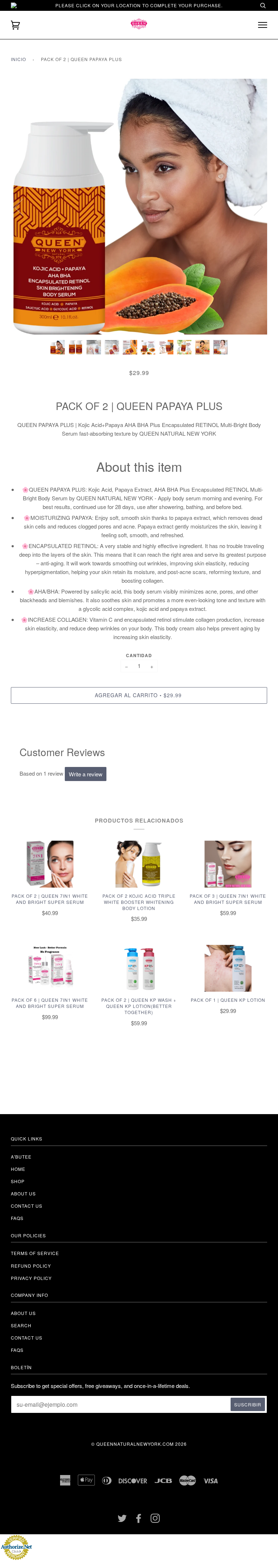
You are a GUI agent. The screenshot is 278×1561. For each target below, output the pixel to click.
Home (18, 1169)
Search (21, 1325)
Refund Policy (31, 1266)
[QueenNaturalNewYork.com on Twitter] (122, 1520)
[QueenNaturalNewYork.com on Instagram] (155, 1520)
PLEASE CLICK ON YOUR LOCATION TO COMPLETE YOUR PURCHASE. (139, 5)
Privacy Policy (31, 1278)
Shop (18, 1181)
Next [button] (254, 206)
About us (23, 1193)
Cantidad (139, 655)
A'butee (21, 1156)
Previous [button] (23, 206)
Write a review (85, 774)
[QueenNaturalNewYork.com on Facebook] (139, 1520)
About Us (23, 1313)
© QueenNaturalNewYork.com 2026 (139, 1444)
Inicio (18, 59)
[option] (139, 207)
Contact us (26, 1206)
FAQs (17, 1218)
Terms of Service (35, 1253)
